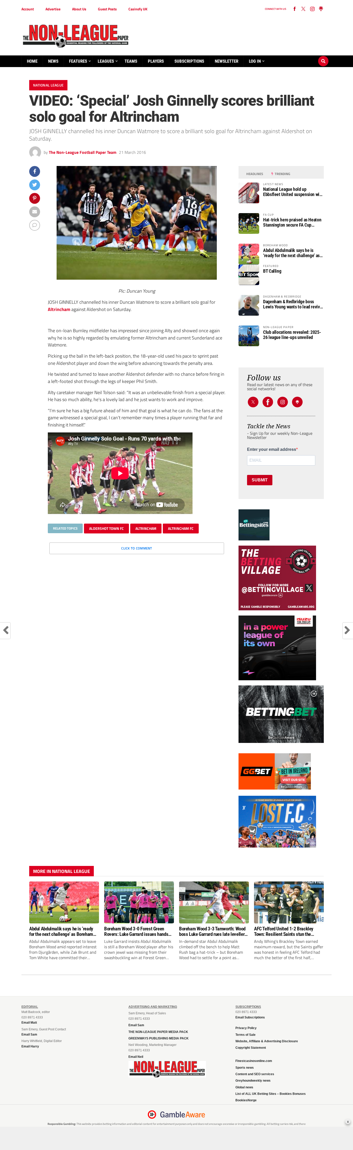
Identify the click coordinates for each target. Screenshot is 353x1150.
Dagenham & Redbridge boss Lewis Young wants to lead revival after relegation (293, 304)
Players (156, 61)
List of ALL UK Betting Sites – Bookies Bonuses (270, 1094)
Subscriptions (189, 61)
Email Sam (136, 1025)
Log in (255, 61)
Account (27, 9)
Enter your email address (271, 449)
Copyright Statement (250, 1048)
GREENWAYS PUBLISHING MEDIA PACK (158, 1038)
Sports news (244, 1067)
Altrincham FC (181, 528)
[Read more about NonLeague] (167, 1076)
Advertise (52, 9)
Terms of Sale (245, 1035)
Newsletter (226, 61)
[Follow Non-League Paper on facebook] (294, 9)
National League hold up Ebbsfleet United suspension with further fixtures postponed (293, 192)
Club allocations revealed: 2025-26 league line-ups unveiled (292, 335)
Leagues (106, 61)
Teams (131, 61)
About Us (79, 9)
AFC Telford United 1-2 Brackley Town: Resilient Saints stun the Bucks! (283, 931)
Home (32, 61)
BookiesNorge (246, 1100)
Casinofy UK (137, 9)
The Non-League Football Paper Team (82, 152)
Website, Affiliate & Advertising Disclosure (266, 1041)
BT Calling (272, 271)
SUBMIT (260, 480)
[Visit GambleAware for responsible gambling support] (182, 1114)
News (53, 61)
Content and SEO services (254, 1074)
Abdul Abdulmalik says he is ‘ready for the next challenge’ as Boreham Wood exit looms (291, 253)
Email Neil (135, 1057)
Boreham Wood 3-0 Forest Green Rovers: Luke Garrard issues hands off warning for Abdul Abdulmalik (136, 931)
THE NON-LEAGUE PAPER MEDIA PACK (158, 1032)
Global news (244, 1087)
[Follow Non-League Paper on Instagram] (312, 9)
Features (78, 61)
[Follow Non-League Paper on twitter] (303, 9)
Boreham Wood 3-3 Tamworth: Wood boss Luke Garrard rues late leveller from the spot (212, 931)
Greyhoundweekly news (253, 1080)
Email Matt (29, 1022)
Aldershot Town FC (106, 528)
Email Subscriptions (250, 1017)
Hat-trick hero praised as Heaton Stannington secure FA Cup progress (292, 222)
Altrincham (59, 309)
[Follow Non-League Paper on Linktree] (321, 9)
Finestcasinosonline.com (253, 1061)
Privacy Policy (246, 1028)
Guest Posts (107, 9)
